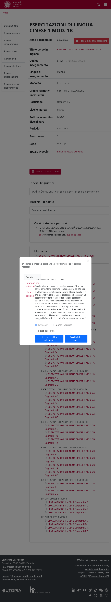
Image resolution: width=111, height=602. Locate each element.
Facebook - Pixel (46, 330)
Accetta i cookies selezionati (49, 338)
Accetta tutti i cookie (76, 338)
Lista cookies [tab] (30, 294)
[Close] (88, 260)
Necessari (43, 325)
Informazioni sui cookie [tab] (32, 285)
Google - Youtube (63, 325)
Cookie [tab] (29, 277)
